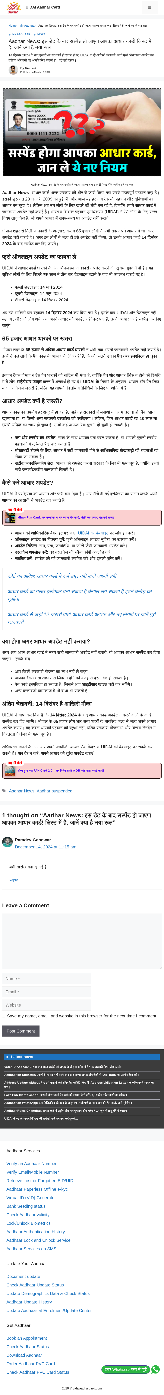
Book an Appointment (26, 1338)
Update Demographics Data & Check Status (48, 1293)
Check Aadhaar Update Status (35, 1285)
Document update (23, 1276)
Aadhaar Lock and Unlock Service (38, 1240)
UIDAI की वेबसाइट (93, 533)
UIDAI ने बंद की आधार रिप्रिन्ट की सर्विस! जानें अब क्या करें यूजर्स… (41, 1118)
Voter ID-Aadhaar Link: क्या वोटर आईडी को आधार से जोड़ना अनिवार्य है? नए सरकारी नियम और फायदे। (63, 1066)
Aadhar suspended (54, 791)
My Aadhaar (27, 25)
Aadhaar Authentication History (35, 1231)
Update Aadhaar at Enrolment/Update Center (49, 1310)
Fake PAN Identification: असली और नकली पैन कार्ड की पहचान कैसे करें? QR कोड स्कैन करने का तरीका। (65, 1095)
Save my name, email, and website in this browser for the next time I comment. (82, 1016)
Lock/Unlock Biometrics (28, 1223)
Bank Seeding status (25, 1206)
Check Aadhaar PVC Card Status (37, 1372)
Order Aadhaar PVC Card (30, 1363)
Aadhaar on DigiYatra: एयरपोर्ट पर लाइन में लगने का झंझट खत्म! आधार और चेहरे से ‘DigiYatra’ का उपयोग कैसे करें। (71, 1074)
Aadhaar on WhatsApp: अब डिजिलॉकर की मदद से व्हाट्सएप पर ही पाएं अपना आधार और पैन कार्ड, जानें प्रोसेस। (68, 1102)
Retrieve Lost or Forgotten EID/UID (39, 1180)
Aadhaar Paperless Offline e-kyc (37, 1189)
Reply (13, 880)
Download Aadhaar (24, 1355)
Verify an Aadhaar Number (31, 1163)
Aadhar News (21, 791)
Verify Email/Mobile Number (32, 1172)
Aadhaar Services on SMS (31, 1248)
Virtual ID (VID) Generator (31, 1197)
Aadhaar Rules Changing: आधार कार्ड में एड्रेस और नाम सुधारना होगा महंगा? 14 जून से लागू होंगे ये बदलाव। (66, 1110)
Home (13, 25)
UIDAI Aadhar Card (43, 7)
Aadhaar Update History (29, 1302)
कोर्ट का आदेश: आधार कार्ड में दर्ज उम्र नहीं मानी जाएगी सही (61, 576)
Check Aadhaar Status (27, 1346)
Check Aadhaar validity (28, 1214)
